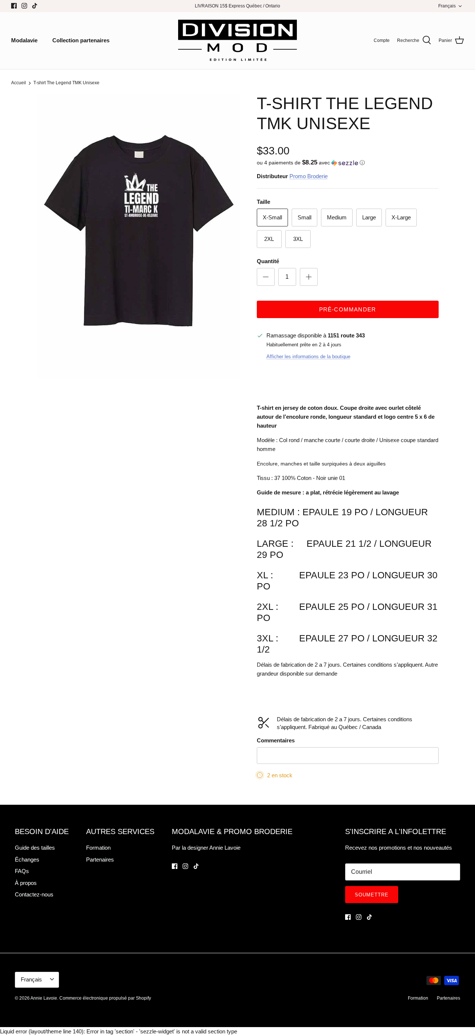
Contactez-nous (34, 894)
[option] (138, 236)
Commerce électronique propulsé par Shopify (105, 998)
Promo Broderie (308, 176)
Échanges (27, 859)
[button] (311, 162)
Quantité (268, 261)
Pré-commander (347, 309)
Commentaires (276, 740)
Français (447, 6)
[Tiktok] (34, 6)
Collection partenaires (80, 40)
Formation (98, 847)
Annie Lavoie (43, 998)
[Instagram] (24, 6)
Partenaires (100, 859)
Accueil (18, 83)
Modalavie (24, 40)
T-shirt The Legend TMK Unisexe (66, 83)
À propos (26, 883)
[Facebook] (14, 6)
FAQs (22, 871)
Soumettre (372, 895)
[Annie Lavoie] (237, 41)
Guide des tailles (35, 847)
